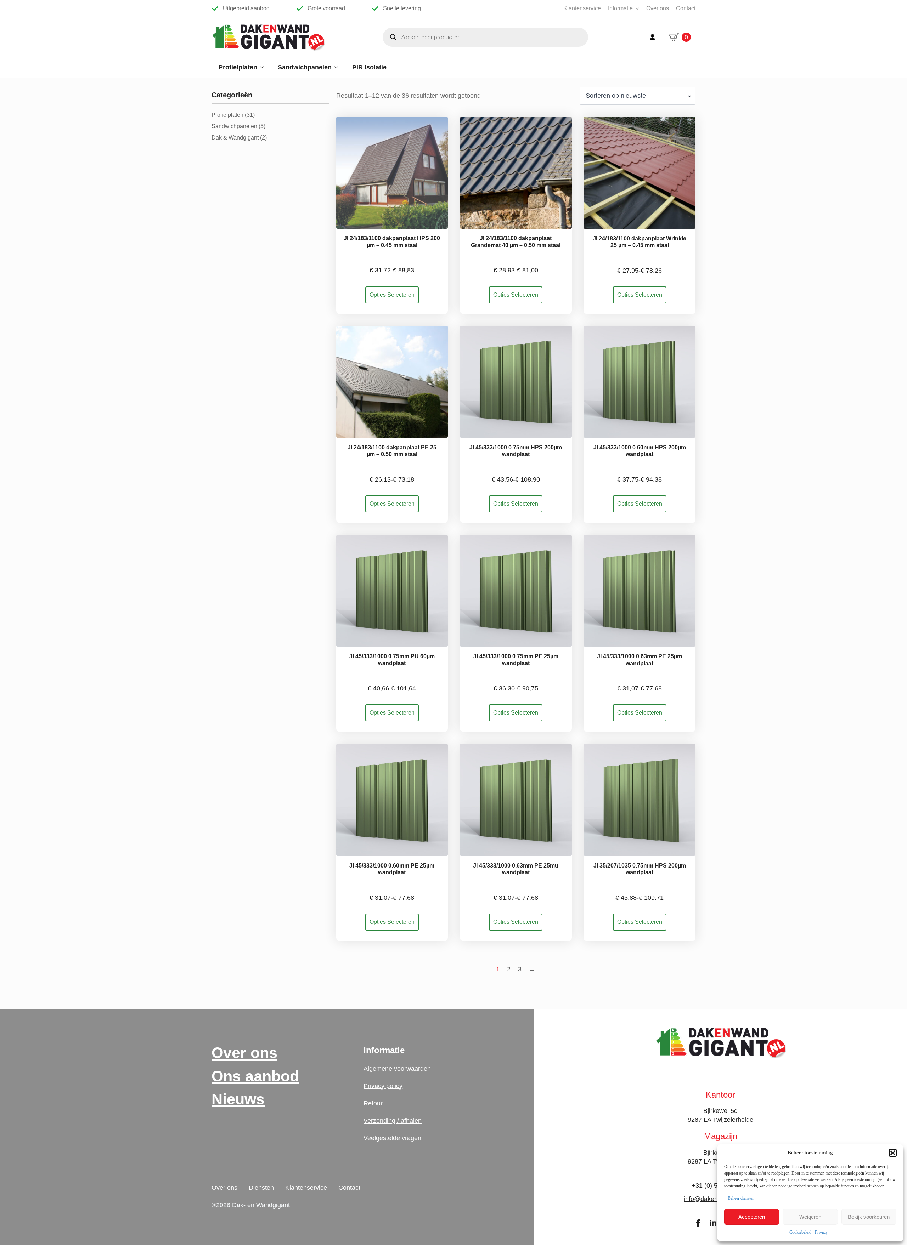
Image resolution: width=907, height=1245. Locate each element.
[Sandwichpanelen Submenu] (338, 67)
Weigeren (810, 1217)
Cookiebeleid (800, 1232)
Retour (373, 1103)
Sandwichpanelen (305, 67)
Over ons (657, 8)
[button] (892, 1152)
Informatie (620, 8)
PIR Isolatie (369, 67)
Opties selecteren (392, 295)
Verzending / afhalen (393, 1120)
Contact (685, 8)
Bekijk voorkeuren (869, 1217)
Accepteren (751, 1217)
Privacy (821, 1232)
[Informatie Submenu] (636, 8)
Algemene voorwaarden (397, 1068)
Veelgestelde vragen (392, 1138)
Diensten (261, 1187)
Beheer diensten (741, 1198)
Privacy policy (383, 1086)
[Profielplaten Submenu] (264, 67)
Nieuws (238, 1099)
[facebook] (698, 1223)
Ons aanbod (255, 1076)
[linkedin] (713, 1223)
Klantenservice (582, 8)
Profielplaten (238, 67)
